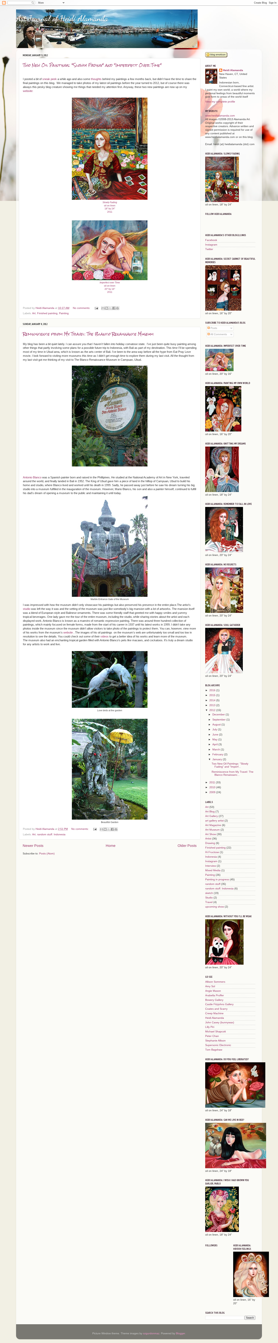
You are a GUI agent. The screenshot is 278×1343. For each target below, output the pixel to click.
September (219, 719)
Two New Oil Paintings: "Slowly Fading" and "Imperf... (230, 765)
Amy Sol (210, 986)
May (215, 739)
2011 (212, 782)
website (68, 632)
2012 (212, 710)
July (215, 729)
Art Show (210, 834)
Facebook (211, 240)
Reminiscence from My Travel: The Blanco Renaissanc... (232, 773)
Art (34, 313)
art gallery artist (214, 820)
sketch (209, 893)
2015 (212, 695)
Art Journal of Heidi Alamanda (62, 18)
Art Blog (210, 811)
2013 (212, 705)
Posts (213, 328)
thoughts (96, 79)
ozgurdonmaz (151, 1333)
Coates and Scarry (216, 1008)
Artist (208, 838)
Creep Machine (214, 1013)
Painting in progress (217, 879)
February (218, 754)
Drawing (210, 843)
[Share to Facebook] (114, 308)
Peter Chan (212, 1036)
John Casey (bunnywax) (219, 1022)
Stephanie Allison (215, 1040)
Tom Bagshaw (213, 1049)
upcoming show (214, 906)
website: (28, 90)
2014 (212, 700)
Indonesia (211, 856)
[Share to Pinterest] (117, 308)
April (215, 744)
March (216, 749)
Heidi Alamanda (233, 70)
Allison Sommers (215, 981)
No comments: (82, 308)
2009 (212, 792)
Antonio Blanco (32, 477)
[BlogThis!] (107, 308)
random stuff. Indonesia (51, 834)
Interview (210, 865)
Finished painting (47, 313)
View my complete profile (220, 101)
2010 (212, 787)
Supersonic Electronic (218, 1045)
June (215, 734)
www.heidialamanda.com (220, 115)
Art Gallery (211, 816)
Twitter (209, 249)
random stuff (212, 884)
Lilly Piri (209, 1027)
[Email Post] (96, 308)
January (217, 759)
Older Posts (187, 846)
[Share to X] (110, 308)
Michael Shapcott (215, 1031)
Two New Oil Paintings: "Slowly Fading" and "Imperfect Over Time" (92, 65)
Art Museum (212, 829)
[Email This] (103, 308)
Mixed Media (213, 870)
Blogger (180, 1333)
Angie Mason (213, 990)
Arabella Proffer (214, 995)
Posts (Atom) (47, 853)
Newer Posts (33, 846)
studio (26, 608)
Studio (209, 897)
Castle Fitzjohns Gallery (219, 1004)
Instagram (211, 244)
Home (111, 846)
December (219, 714)
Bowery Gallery (214, 1000)
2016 (212, 690)
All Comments (218, 334)
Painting (64, 313)
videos (104, 636)
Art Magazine (213, 825)
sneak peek (49, 79)
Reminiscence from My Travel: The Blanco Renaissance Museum (88, 334)
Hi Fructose (212, 852)
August (216, 724)
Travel (209, 902)
